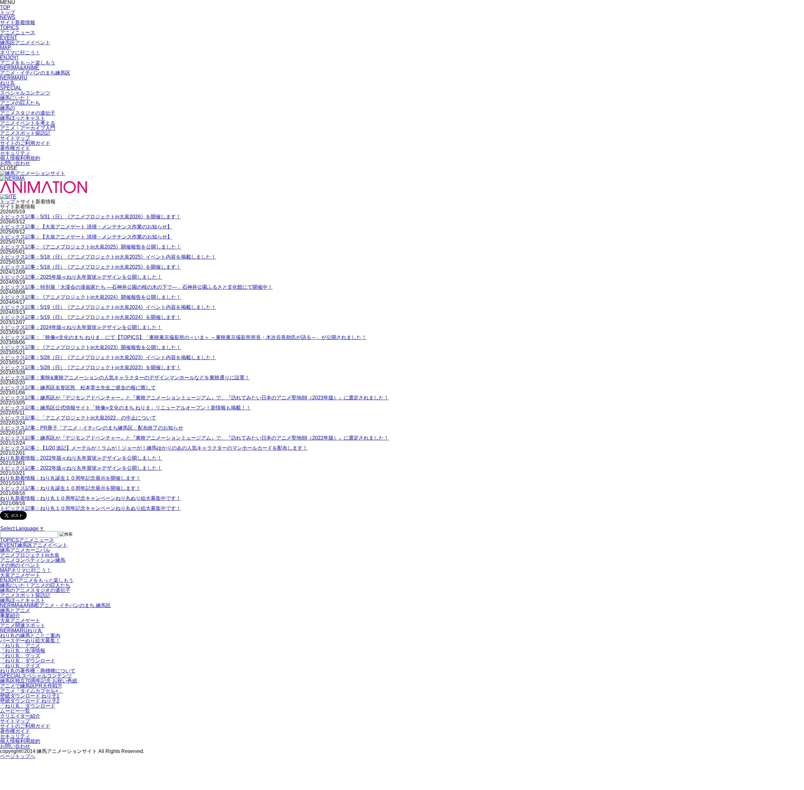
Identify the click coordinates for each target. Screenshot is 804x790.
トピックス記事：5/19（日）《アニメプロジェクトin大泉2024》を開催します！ (90, 317)
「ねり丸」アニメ (20, 645)
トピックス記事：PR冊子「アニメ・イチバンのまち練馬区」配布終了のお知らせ (91, 428)
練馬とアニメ (15, 610)
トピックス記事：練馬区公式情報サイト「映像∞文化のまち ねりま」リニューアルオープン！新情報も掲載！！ (125, 407)
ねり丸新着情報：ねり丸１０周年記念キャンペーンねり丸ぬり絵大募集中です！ (90, 498)
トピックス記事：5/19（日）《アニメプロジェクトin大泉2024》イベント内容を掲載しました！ (108, 307)
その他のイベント (20, 565)
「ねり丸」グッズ (20, 655)
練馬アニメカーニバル (25, 550)
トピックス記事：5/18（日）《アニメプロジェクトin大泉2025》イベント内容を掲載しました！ (108, 257)
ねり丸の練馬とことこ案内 (30, 635)
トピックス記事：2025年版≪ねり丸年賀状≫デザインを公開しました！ (81, 277)
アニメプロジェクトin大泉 (29, 555)
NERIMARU (21, 630)
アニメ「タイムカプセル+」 (31, 691)
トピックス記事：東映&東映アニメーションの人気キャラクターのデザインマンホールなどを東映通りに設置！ (125, 377)
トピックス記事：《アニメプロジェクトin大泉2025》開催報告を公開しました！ (90, 247)
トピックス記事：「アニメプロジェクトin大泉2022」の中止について (78, 417)
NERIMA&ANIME (55, 605)
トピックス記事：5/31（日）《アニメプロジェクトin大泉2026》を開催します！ (90, 216)
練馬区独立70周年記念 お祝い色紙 (38, 680)
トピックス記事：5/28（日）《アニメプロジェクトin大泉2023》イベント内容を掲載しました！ (108, 357)
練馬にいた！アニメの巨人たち (35, 585)
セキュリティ (15, 153)
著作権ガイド (15, 148)
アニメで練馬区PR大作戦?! (31, 686)
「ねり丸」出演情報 (22, 650)
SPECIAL (36, 675)
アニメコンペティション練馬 (32, 560)
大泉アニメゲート (20, 575)
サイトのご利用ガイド (25, 143)
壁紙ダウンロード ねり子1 (29, 696)
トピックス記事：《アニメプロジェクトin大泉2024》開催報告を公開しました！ (90, 297)
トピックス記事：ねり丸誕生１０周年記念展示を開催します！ (70, 488)
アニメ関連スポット (22, 625)
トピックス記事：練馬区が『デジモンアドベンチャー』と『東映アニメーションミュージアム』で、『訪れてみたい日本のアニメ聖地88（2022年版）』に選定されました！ (194, 438)
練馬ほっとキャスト (22, 600)
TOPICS (27, 540)
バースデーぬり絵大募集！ (30, 640)
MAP (25, 570)
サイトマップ (15, 138)
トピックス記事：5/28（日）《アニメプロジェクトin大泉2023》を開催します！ (90, 367)
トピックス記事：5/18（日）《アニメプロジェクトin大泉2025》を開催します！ (90, 267)
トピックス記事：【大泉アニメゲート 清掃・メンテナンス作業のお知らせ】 (86, 226)
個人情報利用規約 (20, 158)
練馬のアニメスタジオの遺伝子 (35, 590)
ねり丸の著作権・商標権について (37, 670)
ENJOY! (36, 580)
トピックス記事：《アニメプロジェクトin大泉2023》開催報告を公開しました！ (90, 347)
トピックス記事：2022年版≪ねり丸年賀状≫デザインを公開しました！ (81, 468)
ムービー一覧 (15, 711)
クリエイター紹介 (20, 716)
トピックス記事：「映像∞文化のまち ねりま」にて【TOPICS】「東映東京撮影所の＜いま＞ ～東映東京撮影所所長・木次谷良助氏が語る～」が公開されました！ (183, 337)
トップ (7, 201)
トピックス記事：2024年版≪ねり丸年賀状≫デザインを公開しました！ (81, 327)
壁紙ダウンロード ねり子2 (29, 701)
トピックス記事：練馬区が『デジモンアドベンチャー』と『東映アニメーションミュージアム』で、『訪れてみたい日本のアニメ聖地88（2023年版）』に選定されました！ (194, 397)
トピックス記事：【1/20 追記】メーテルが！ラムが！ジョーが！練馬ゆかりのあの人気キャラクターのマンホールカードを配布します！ (153, 448)
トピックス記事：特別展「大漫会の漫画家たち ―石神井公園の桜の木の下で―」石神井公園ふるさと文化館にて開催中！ (136, 287)
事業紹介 (10, 615)
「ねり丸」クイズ (20, 665)
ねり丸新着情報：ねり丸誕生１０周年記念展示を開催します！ (70, 478)
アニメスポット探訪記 (25, 595)
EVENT (34, 545)
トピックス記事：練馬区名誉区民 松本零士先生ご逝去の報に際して (78, 387)
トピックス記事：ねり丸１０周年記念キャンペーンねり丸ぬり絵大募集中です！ (90, 508)
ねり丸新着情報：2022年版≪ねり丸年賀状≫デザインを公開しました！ (81, 458)
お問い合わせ (15, 163)
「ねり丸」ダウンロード (27, 660)
